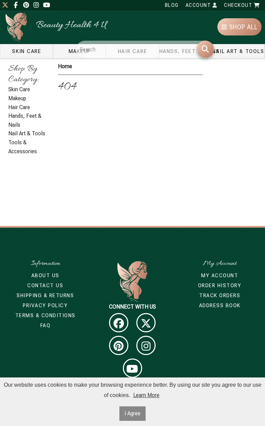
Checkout (239, 5)
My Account (219, 275)
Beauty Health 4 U (71, 25)
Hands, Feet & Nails (24, 120)
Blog (172, 5)
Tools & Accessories (22, 147)
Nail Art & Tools (238, 51)
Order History (220, 285)
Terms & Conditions (45, 315)
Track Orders (219, 295)
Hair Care (19, 107)
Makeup (17, 98)
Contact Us (45, 285)
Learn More (146, 395)
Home (65, 66)
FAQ (45, 325)
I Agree (132, 413)
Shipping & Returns (45, 295)
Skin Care (26, 51)
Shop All (242, 27)
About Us (45, 275)
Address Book (220, 305)
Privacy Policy (45, 305)
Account (199, 5)
